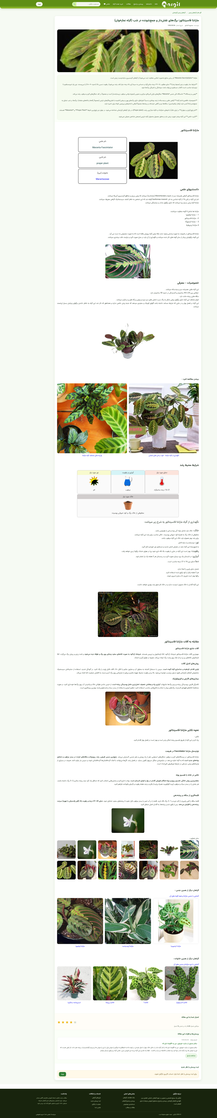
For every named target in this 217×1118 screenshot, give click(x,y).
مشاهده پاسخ (191, 1056)
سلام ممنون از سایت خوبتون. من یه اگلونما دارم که (179, 1043)
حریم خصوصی (40, 1114)
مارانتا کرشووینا (176, 946)
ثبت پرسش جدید (96, 1101)
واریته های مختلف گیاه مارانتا (92, 455)
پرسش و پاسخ (138, 4)
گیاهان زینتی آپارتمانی (179, 13)
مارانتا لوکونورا (80, 946)
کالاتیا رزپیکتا (110, 1002)
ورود (39, 4)
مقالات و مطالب (130, 1107)
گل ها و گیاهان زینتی (195, 13)
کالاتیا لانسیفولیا (181, 1002)
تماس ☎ (107, 4)
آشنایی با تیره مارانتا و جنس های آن (186, 964)
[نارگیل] (171, 4)
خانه (156, 4)
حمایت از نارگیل (96, 1104)
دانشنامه (149, 4)
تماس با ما (98, 1107)
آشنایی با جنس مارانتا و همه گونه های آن (184, 896)
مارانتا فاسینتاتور (190, 130)
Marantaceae (102, 179)
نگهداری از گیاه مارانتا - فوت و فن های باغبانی (164, 455)
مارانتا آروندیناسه (127, 946)
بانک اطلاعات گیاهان (129, 1098)
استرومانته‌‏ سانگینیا (74, 1002)
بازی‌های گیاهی (96, 1098)
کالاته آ (146, 1002)
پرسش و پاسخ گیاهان (128, 1101)
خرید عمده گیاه (118, 4)
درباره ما (53, 1114)
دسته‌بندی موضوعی (129, 1104)
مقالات (128, 4)
